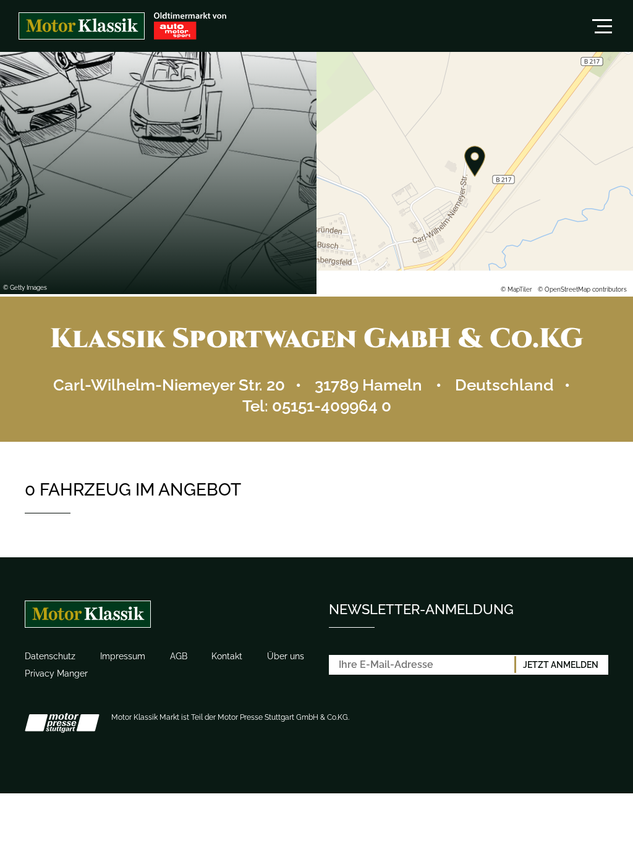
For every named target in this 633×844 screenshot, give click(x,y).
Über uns (285, 656)
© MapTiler (516, 289)
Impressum (122, 656)
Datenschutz (50, 656)
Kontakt (226, 656)
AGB (178, 656)
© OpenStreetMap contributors (582, 289)
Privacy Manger (56, 673)
